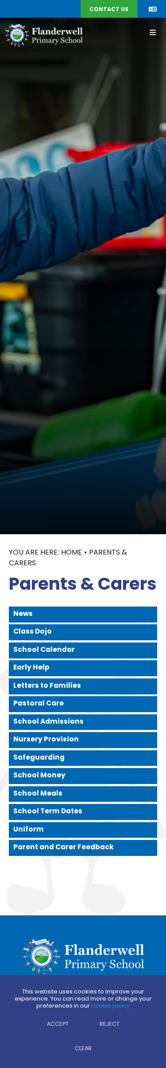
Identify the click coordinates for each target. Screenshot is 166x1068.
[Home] (43, 35)
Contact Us (108, 9)
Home (71, 552)
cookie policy (110, 1006)
